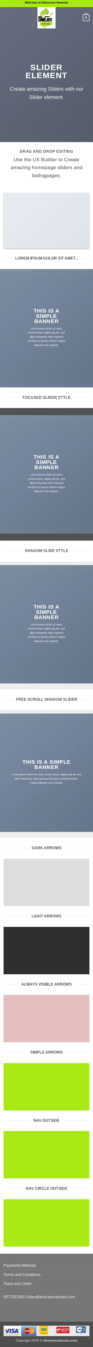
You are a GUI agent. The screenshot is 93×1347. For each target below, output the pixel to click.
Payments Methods (20, 1265)
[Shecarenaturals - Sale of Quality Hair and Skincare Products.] (46, 17)
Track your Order (18, 1284)
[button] (6, 17)
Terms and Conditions (22, 1275)
